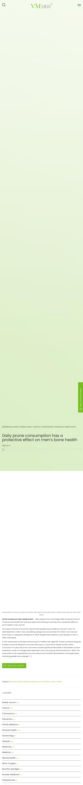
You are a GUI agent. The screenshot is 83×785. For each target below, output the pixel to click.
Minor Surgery (9, 763)
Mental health (9, 757)
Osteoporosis (47, 427)
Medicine (6, 752)
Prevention (59, 427)
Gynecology (8, 735)
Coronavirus (8, 713)
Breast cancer (9, 702)
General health (26, 427)
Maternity (6, 746)
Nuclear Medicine (10, 774)
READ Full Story (16, 665)
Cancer (5, 707)
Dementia (7, 719)
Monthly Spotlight (10, 769)
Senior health (70, 427)
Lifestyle (37, 427)
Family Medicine (10, 724)
